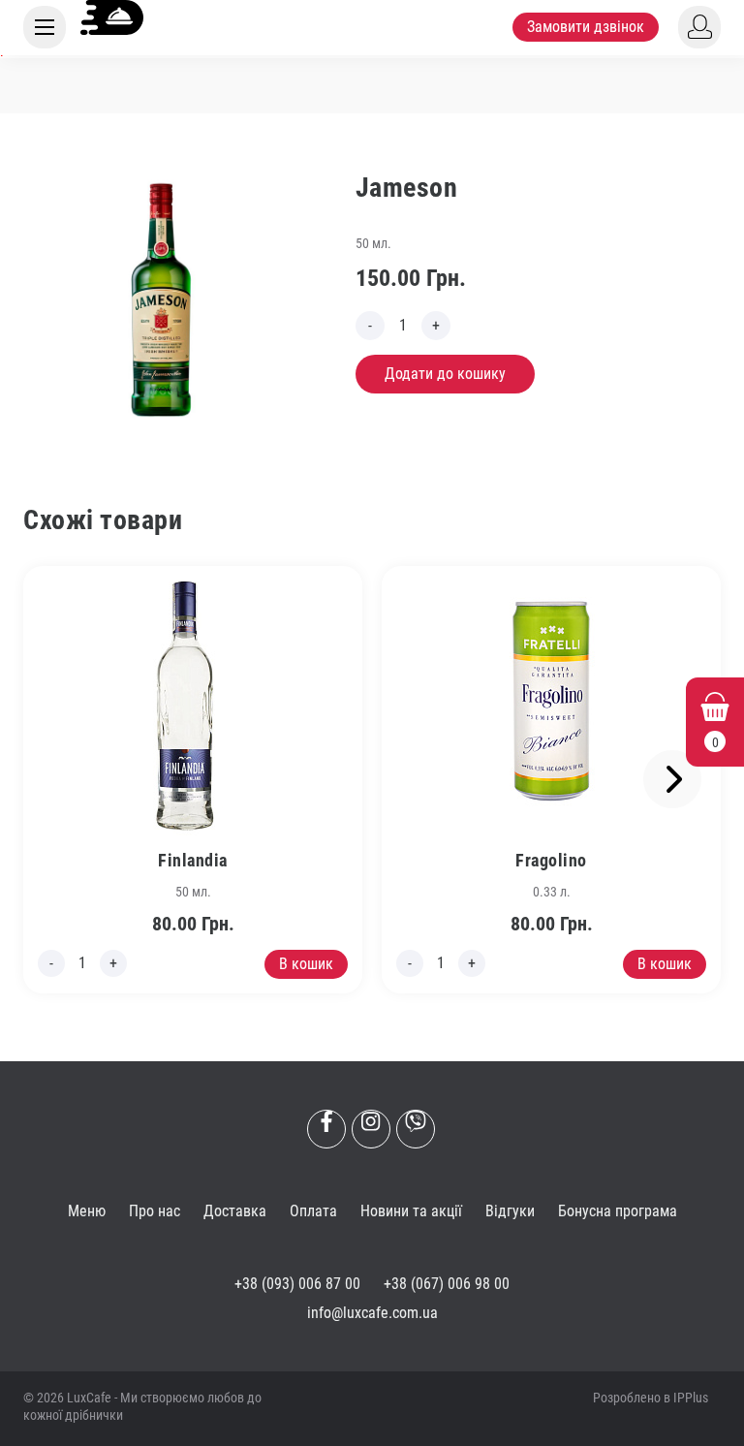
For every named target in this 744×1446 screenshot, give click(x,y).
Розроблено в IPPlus (650, 1397)
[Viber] (415, 1129)
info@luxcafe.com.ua (372, 1313)
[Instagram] (371, 1129)
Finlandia (193, 860)
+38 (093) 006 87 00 (297, 1283)
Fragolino (551, 860)
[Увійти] (699, 27)
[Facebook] (326, 1129)
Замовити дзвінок (585, 26)
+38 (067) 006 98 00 (447, 1283)
